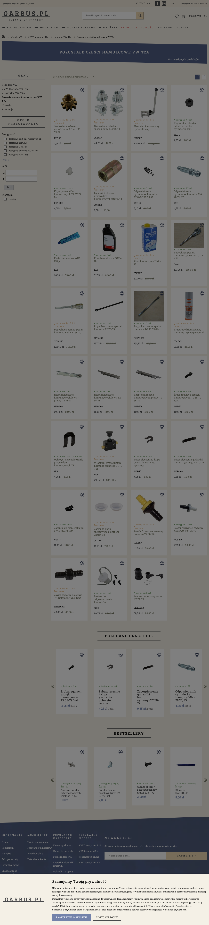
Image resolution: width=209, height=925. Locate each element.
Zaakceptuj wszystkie (72, 917)
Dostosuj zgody (107, 917)
